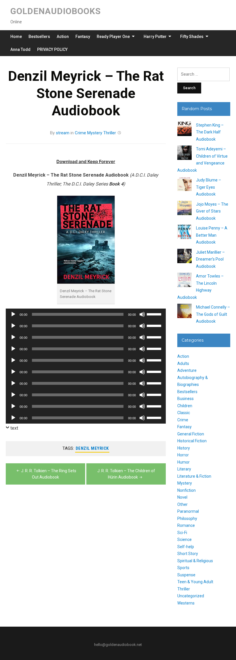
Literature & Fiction (194, 476)
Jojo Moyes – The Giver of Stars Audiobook (212, 211)
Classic (183, 412)
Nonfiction (186, 490)
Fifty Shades (191, 36)
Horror (183, 455)
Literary (184, 469)
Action (63, 36)
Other (182, 504)
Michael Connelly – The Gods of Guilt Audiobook (213, 314)
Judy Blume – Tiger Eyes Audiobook (208, 187)
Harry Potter (155, 36)
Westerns (186, 603)
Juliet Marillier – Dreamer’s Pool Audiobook (210, 259)
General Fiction (190, 434)
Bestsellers (39, 36)
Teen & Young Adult (195, 581)
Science (184, 539)
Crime (80, 132)
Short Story (187, 553)
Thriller (109, 132)
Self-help (185, 546)
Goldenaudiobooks (55, 11)
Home (16, 36)
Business (185, 398)
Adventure (187, 370)
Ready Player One (113, 36)
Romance (186, 525)
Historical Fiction (192, 441)
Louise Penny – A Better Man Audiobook (211, 235)
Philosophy (187, 518)
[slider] (155, 314)
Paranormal (188, 511)
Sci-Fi (182, 532)
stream (62, 132)
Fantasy (82, 36)
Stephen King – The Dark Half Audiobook (210, 132)
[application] (86, 314)
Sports (183, 567)
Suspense (186, 575)
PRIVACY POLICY (52, 49)
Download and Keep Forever (85, 161)
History (183, 448)
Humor (183, 462)
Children (184, 405)
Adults (183, 363)
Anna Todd (20, 49)
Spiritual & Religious (195, 560)
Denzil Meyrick (92, 448)
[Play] (13, 314)
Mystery (94, 132)
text (14, 428)
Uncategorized (190, 596)
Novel (182, 497)
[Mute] (142, 314)
